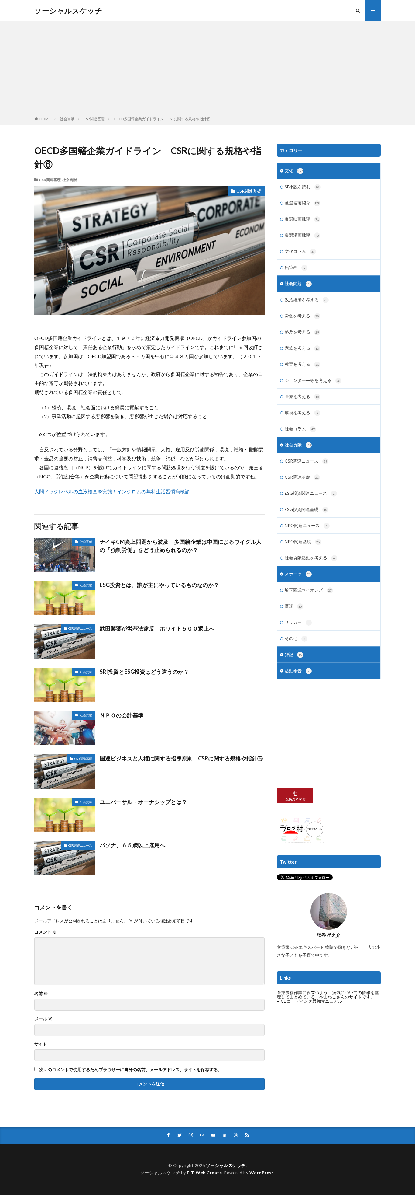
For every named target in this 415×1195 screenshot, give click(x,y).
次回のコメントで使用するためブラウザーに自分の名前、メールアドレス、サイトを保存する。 (130, 1069)
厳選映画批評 (302, 219)
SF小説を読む (302, 186)
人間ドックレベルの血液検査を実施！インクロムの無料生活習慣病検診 (112, 491)
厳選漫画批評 (302, 235)
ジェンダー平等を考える (312, 380)
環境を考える (301, 412)
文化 (294, 170)
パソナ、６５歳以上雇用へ (132, 845)
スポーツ (297, 573)
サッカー (297, 622)
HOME (45, 119)
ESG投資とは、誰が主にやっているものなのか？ (159, 585)
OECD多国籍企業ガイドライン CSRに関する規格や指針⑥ (162, 119)
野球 (293, 606)
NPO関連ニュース (306, 525)
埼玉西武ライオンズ (308, 589)
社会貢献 (67, 119)
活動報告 (297, 670)
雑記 (293, 654)
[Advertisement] (207, 70)
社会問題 (298, 283)
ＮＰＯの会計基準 (121, 715)
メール (43, 1019)
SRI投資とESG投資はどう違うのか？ (144, 671)
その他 (295, 638)
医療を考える (302, 396)
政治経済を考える (306, 299)
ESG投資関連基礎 (306, 509)
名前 (41, 993)
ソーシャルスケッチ (68, 10)
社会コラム (300, 428)
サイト (40, 1044)
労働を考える (302, 315)
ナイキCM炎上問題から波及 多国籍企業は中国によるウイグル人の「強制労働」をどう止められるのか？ (181, 545)
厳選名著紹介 (302, 202)
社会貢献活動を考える (310, 557)
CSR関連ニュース (80, 628)
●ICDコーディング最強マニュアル (309, 1001)
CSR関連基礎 (94, 119)
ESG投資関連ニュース (310, 493)
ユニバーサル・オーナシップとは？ (143, 801)
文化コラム (300, 251)
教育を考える (302, 364)
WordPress (261, 1172)
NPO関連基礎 (302, 541)
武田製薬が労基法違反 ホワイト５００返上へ (157, 628)
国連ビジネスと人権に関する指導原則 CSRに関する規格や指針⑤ (181, 758)
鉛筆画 (295, 267)
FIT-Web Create (204, 1172)
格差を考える (302, 331)
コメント (45, 932)
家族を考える (302, 348)
